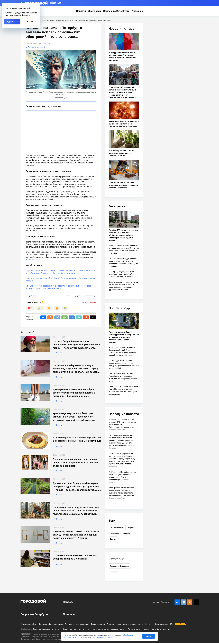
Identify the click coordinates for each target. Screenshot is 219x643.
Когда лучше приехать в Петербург (76, 629)
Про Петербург (120, 308)
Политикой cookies (105, 637)
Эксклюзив (94, 11)
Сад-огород (114, 533)
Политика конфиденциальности (51, 624)
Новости (81, 11)
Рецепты (126, 533)
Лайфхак (130, 528)
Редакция (110, 624)
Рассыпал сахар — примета (138, 629)
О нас (140, 624)
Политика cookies (98, 624)
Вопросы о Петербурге (116, 11)
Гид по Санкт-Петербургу (161, 629)
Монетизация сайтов (28, 624)
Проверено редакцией (36, 47)
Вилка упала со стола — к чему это (46, 629)
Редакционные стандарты (126, 624)
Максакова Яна (37, 296)
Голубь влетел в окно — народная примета (108, 629)
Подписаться (12, 22)
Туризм (113, 539)
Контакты (148, 624)
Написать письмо (161, 624)
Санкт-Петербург (116, 528)
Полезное (137, 11)
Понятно (148, 636)
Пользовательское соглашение (77, 624)
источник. (30, 259)
